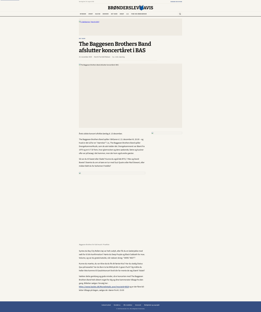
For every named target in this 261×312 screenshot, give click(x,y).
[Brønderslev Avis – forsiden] (130, 7)
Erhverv (106, 14)
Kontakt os (117, 305)
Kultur (97, 14)
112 (127, 14)
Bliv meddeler (128, 305)
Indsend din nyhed (176, 2)
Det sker (114, 14)
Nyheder (83, 14)
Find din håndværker (139, 14)
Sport (90, 14)
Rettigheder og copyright (151, 305)
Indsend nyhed (106, 305)
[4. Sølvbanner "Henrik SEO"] (130, 27)
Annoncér (138, 305)
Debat (122, 14)
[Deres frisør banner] (167, 162)
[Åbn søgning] (180, 14)
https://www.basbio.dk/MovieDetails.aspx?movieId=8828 (104, 286)
